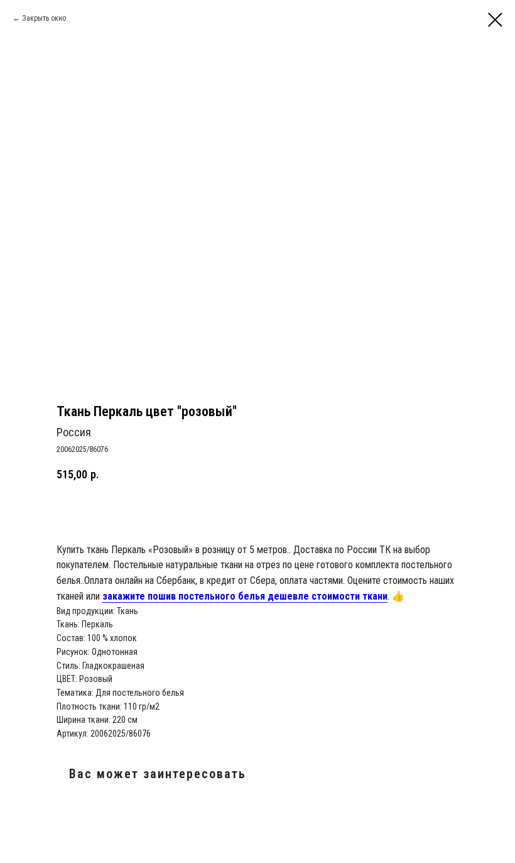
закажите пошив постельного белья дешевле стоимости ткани (245, 596)
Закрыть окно (44, 18)
